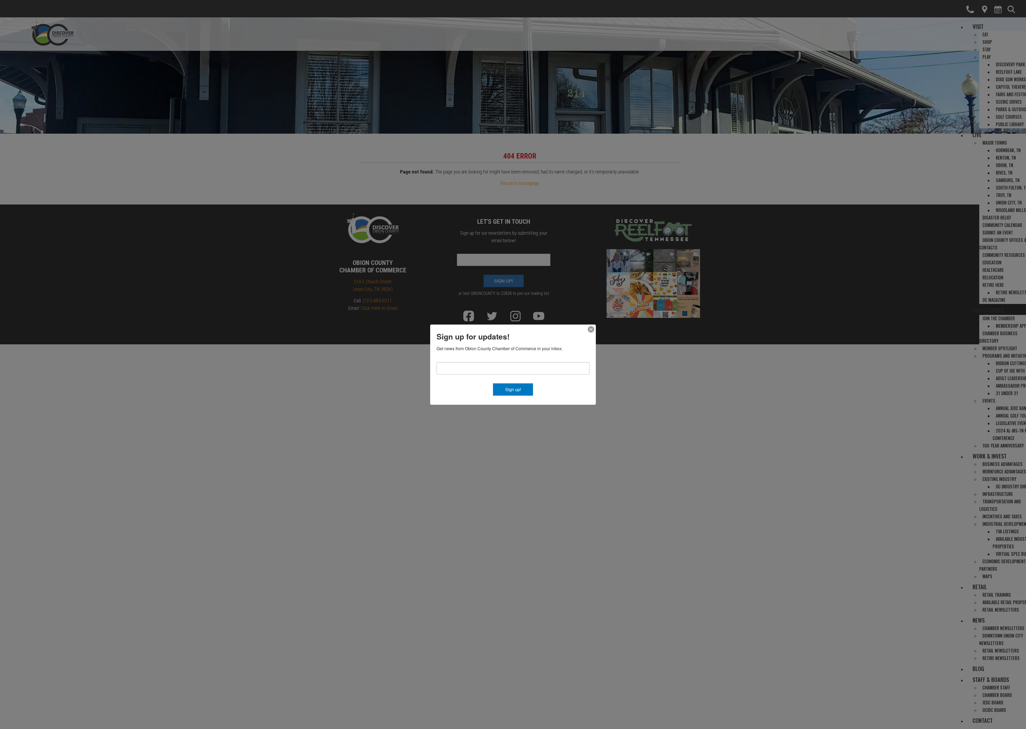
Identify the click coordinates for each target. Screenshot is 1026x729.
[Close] (591, 329)
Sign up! (513, 389)
